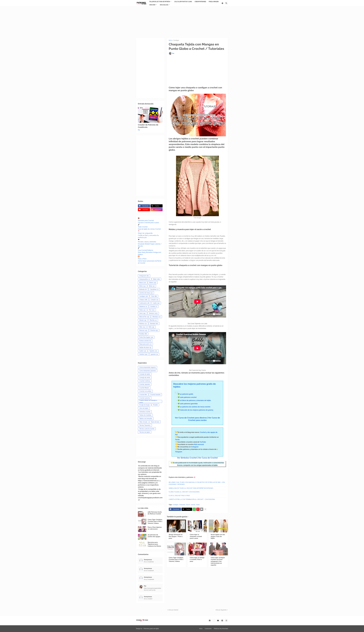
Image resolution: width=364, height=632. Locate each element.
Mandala (156, 316)
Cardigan (176, 40)
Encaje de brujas (144, 405)
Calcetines (154, 289)
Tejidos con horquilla (145, 418)
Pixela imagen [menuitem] (214, 1)
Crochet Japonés (144, 384)
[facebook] (209, 620)
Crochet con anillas (145, 391)
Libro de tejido (143, 408)
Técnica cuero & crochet (146, 428)
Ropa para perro (145, 344)
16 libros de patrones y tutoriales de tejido (195, 400)
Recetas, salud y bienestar (147, 242)
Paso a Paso (142, 259)
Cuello (156, 303)
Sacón (188, 504)
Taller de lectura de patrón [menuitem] (159, 1)
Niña (142, 327)
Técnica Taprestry (144, 425)
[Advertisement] (182, 22)
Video (198, 504)
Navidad (154, 323)
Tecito (177, 439)
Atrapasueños (144, 279)
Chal (154, 296)
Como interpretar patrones (147, 370)
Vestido (143, 354)
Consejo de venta (144, 377)
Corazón (154, 299)
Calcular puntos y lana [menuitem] (183, 1)
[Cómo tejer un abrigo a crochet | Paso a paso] (197, 549)
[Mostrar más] (205, 509)
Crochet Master (144, 388)
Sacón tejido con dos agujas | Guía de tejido (218, 536)
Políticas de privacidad (221, 628)
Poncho (154, 330)
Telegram (178, 452)
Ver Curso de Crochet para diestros (191, 418)
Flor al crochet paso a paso (179, 495)
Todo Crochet (142, 227)
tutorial (193, 504)
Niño (151, 327)
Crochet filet (143, 394)
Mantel (142, 320)
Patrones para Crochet (146, 220)
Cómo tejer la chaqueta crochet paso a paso (196, 536)
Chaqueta (182, 504)
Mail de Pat (144, 316)
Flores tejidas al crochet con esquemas (184, 492)
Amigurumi (144, 275)
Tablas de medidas (145, 415)
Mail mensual (199, 444)
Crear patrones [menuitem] (200, 1)
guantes (154, 354)
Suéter (142, 351)
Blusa (142, 282)
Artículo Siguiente (221, 610)
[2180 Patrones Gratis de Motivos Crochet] (142, 514)
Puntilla (143, 334)
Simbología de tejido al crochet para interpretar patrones (191, 488)
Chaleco (143, 299)
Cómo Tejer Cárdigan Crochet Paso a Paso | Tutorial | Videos (176, 559)
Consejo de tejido (144, 374)
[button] (222, 3)
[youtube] (218, 620)
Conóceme (208, 628)
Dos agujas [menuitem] (164, 5)
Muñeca (143, 323)
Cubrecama (144, 303)
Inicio (170, 40)
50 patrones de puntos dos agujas (154, 536)
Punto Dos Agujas (146, 337)
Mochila (153, 320)
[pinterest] (222, 620)
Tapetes (153, 351)
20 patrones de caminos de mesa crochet (195, 407)
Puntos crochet (145, 340)
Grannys (153, 313)
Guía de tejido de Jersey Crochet (149, 229)
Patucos (143, 330)
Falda (142, 310)
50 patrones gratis (186, 394)
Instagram (194, 447)
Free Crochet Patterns (145, 250)
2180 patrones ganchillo (189, 404)
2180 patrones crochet (188, 397)
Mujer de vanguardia (145, 233)
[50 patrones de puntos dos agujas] (142, 537)
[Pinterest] (198, 509)
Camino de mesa (146, 293)
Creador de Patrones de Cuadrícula (148, 126)
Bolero (152, 282)
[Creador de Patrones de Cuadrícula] (150, 115)
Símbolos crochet (144, 411)
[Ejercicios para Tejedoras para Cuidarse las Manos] (142, 544)
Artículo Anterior (173, 610)
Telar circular (143, 422)
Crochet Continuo (144, 381)
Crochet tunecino (144, 398)
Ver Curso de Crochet (208, 458)
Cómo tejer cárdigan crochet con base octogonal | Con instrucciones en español (218, 561)
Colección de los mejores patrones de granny (196, 410)
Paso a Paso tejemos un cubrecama (155, 528)
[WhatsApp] (194, 509)
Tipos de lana (155, 422)
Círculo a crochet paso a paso (148, 222)
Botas (152, 286)
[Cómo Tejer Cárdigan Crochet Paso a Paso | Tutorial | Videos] (176, 549)
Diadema (143, 306)
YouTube (203, 442)
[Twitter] (213, 620)
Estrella (153, 306)
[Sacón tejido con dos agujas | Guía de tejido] (218, 526)
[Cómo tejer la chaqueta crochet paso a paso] (197, 526)
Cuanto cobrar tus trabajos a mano (148, 401)
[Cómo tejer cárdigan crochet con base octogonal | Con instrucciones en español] (218, 549)
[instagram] (226, 620)
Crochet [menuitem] (152, 5)
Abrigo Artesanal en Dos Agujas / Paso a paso (175, 536)
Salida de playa (145, 347)
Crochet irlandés (155, 394)
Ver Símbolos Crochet (187, 458)
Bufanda (143, 289)
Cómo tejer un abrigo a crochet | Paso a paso (197, 559)
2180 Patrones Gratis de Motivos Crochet (155, 513)
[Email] (201, 509)
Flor (151, 310)
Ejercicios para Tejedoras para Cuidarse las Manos (154, 544)
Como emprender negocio (147, 367)
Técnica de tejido (144, 432)
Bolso (142, 286)
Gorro (142, 313)
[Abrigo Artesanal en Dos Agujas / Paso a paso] (176, 526)
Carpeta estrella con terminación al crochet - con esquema (192, 499)
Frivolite (155, 405)
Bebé (156, 279)
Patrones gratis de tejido (151, 628)
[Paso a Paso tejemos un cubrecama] (142, 529)
